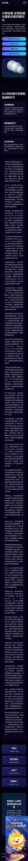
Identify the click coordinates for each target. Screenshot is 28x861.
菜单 (24, 2)
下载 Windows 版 (14, 39)
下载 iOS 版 (14, 49)
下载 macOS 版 (14, 44)
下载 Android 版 (14, 54)
